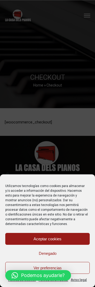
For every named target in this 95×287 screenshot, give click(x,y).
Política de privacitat (53, 280)
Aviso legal (79, 280)
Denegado (47, 253)
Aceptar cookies (47, 239)
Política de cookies (22, 280)
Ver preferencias (48, 268)
